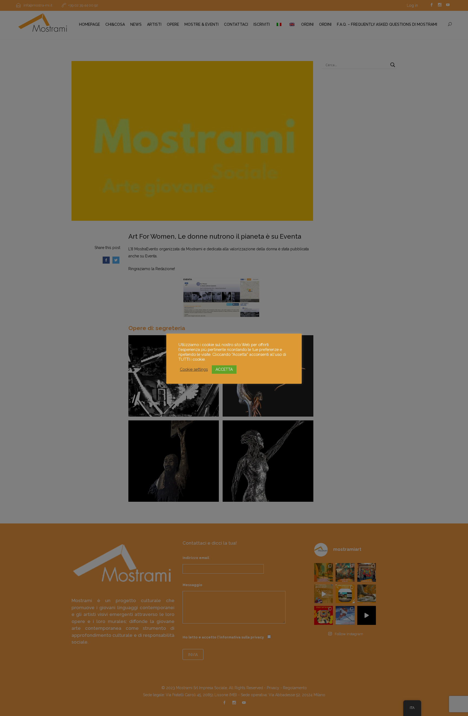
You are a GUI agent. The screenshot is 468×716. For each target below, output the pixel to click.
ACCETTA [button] (224, 369)
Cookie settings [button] (194, 369)
